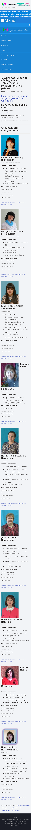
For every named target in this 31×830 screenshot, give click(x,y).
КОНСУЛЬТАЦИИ (6, 69)
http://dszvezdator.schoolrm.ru (13, 113)
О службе (4, 36)
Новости (3, 50)
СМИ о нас (4, 59)
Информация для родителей (9, 55)
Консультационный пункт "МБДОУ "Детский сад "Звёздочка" (15, 98)
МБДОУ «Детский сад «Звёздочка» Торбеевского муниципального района (15, 807)
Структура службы (6, 40)
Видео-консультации (7, 64)
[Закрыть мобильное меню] (29, 25)
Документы (4, 45)
